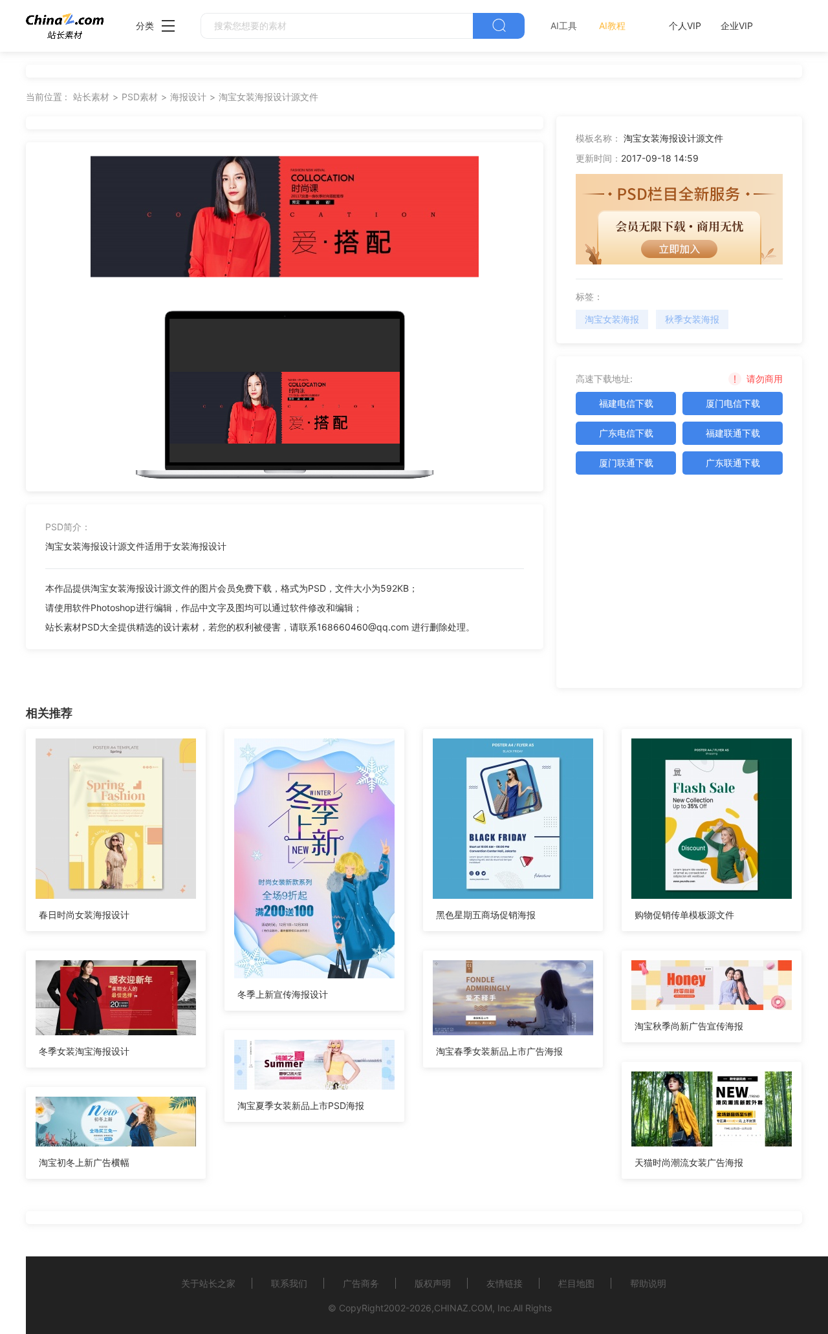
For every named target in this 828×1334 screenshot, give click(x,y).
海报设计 (188, 96)
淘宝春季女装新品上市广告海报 (499, 1051)
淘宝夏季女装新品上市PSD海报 (300, 1105)
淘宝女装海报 (612, 319)
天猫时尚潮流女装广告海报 (689, 1162)
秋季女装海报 (692, 319)
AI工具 (563, 25)
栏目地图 (576, 1283)
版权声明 (433, 1283)
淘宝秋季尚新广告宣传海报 (689, 1025)
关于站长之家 (208, 1283)
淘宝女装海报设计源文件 (268, 96)
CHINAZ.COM (463, 1307)
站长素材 (91, 96)
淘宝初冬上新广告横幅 (84, 1162)
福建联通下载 (733, 432)
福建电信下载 (626, 403)
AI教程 (612, 25)
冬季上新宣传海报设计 (282, 994)
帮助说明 (648, 1283)
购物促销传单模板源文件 (684, 914)
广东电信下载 (626, 432)
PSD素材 (140, 96)
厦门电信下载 (733, 403)
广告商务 (361, 1283)
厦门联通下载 (626, 462)
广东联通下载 (733, 462)
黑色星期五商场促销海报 (486, 914)
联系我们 (289, 1283)
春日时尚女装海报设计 (84, 914)
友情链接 (504, 1283)
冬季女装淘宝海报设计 (84, 1051)
